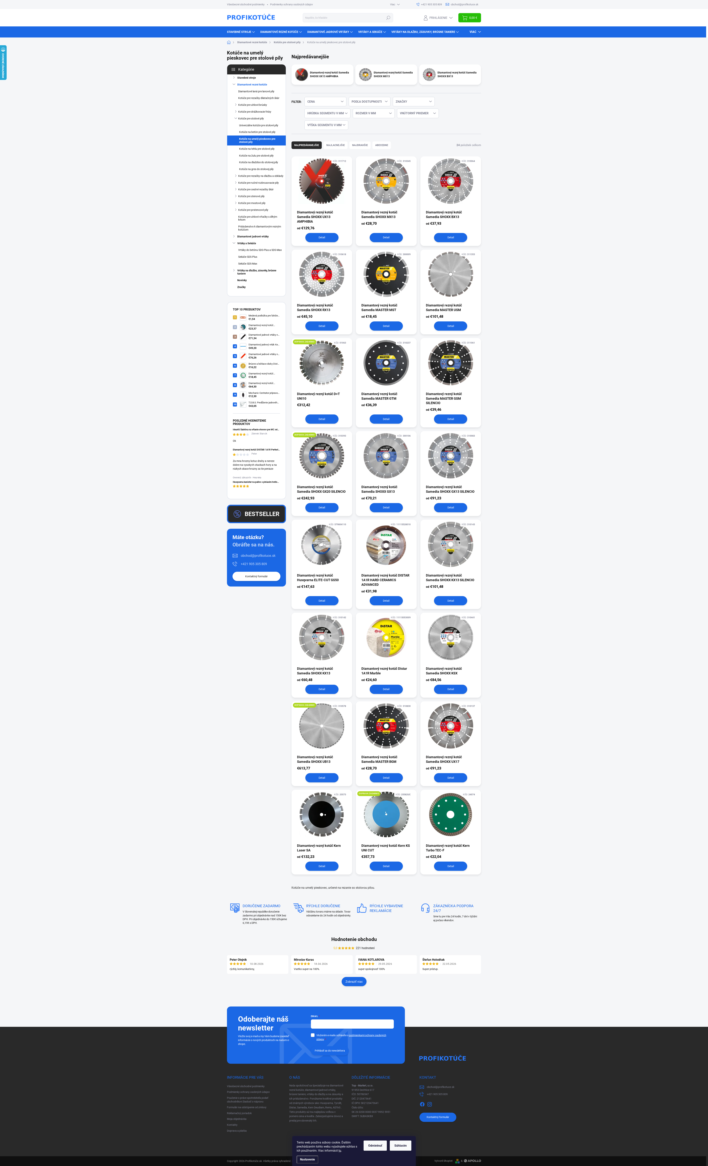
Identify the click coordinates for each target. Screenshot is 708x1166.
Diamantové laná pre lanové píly (256, 91)
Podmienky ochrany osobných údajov (291, 4)
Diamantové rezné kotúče (252, 84)
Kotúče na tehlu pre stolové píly (257, 148)
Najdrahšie (360, 145)
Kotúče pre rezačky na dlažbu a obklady (260, 175)
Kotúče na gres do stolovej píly (256, 169)
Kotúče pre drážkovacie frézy (254, 111)
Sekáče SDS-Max (247, 263)
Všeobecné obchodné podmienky (246, 4)
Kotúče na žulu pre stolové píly (256, 155)
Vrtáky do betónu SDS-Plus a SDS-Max (260, 249)
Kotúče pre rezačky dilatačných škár (258, 98)
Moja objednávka (237, 1118)
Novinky (242, 280)
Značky (241, 287)
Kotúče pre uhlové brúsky (252, 104)
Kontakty (232, 1124)
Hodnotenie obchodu (354, 939)
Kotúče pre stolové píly (251, 118)
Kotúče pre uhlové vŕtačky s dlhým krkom (257, 218)
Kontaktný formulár (256, 576)
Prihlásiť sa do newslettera (330, 1050)
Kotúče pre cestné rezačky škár (256, 189)
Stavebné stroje (246, 77)
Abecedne (381, 145)
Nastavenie (307, 1159)
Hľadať (388, 17)
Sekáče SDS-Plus (247, 256)
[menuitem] (241, 31)
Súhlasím (400, 1145)
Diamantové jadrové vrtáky (253, 236)
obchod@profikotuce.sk (258, 556)
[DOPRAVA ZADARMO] (322, 365)
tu (340, 1150)
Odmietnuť (375, 1145)
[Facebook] (422, 1103)
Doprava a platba (237, 1130)
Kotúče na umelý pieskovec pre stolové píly (257, 140)
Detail (322, 237)
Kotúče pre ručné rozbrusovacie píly (258, 182)
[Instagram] (429, 1103)
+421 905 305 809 (254, 564)
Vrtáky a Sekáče (246, 243)
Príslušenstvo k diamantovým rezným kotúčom (259, 228)
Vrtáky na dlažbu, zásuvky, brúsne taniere (256, 272)
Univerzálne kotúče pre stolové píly (258, 125)
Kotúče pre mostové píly (252, 203)
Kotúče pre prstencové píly (253, 209)
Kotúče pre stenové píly (251, 196)
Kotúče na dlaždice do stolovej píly (258, 162)
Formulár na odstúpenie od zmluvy (246, 1107)
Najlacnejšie (335, 145)
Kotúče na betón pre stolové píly (257, 132)
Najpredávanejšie (306, 145)
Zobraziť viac (354, 981)
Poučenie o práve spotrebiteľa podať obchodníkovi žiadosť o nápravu (247, 1099)
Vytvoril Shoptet (443, 1160)
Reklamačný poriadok (239, 1113)
